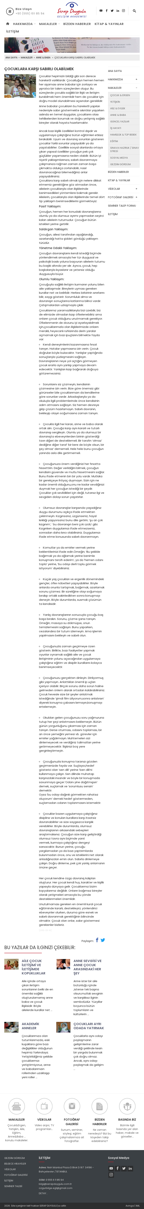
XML (138, 1205)
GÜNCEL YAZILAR (119, 121)
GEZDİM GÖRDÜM (120, 164)
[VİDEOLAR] (44, 1106)
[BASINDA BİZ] (127, 1106)
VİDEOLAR (114, 189)
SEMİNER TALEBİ (13, 1186)
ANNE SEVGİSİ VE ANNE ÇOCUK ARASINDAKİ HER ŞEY (88, 967)
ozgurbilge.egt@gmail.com (56, 1188)
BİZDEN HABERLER (77, 24)
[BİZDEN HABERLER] (99, 1106)
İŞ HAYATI (115, 128)
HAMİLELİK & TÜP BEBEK (123, 134)
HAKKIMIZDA (23, 24)
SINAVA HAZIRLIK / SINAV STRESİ (124, 149)
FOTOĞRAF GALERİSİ (120, 197)
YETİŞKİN (115, 102)
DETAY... (43, 1193)
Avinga (130, 1205)
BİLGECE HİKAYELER (15, 1163)
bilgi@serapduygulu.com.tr (55, 1184)
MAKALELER (48, 24)
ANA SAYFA (11, 57)
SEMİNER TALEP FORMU (122, 206)
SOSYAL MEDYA (119, 158)
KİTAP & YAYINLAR (109, 24)
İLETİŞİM (12, 31)
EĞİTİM (114, 141)
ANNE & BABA (43, 57)
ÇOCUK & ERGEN (120, 95)
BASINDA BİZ (127, 1119)
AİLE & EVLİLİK (117, 108)
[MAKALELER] (16, 1106)
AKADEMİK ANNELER (30, 1026)
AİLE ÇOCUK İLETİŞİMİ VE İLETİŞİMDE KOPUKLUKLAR (33, 967)
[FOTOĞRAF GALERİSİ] (72, 1106)
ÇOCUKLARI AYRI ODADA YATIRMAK (89, 1026)
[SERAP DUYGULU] (72, 10)
